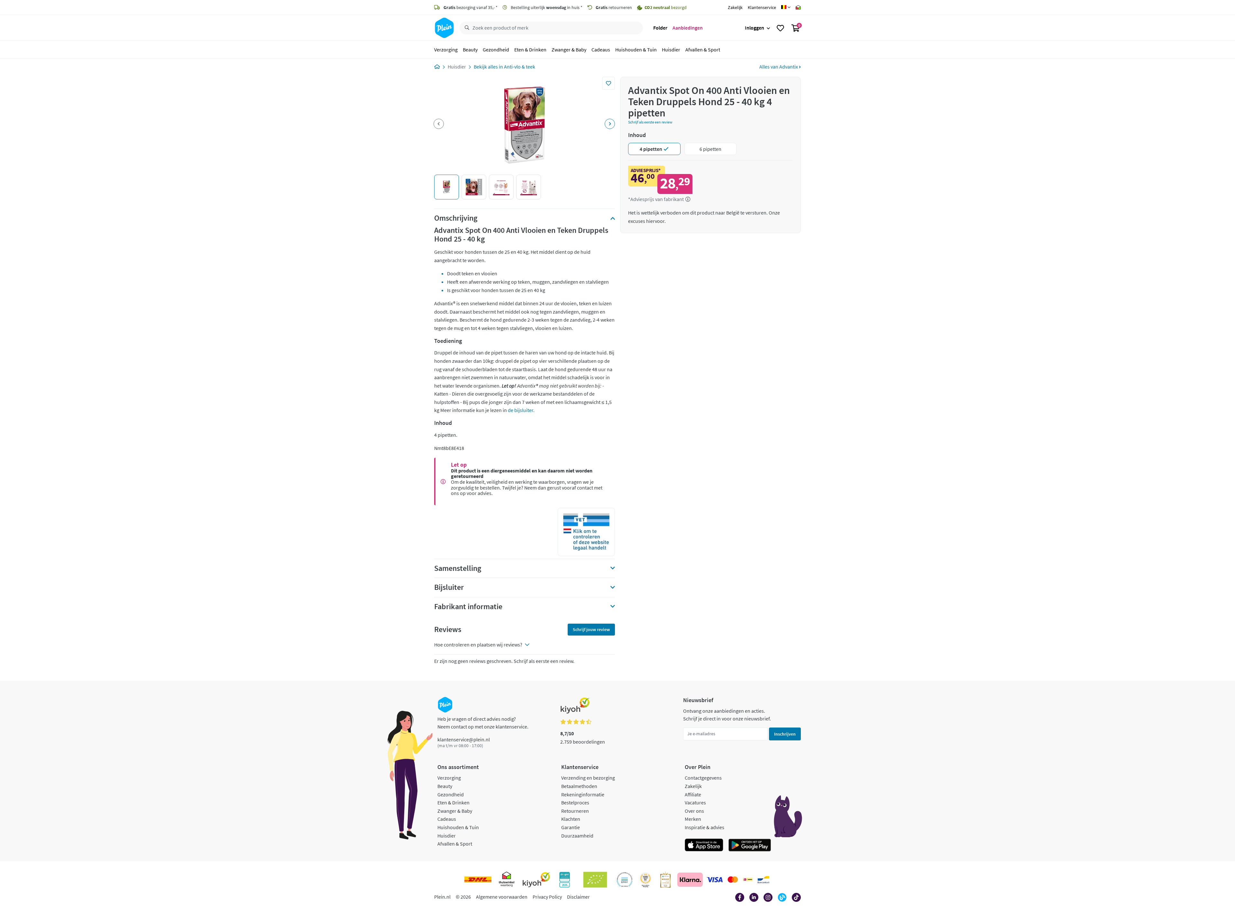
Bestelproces (575, 802)
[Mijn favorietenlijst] (780, 28)
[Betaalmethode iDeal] (748, 879)
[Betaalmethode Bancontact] (763, 879)
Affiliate (693, 794)
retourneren (614, 7)
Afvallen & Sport (702, 49)
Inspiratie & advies (704, 827)
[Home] (437, 66)
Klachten (570, 819)
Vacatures (695, 802)
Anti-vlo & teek (519, 66)
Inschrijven (785, 734)
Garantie (570, 827)
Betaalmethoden (579, 786)
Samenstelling (457, 568)
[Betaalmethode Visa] (715, 879)
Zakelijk (735, 7)
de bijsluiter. (521, 410)
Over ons (694, 811)
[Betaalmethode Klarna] (690, 880)
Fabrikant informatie (468, 606)
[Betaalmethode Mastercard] (733, 879)
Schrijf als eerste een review (650, 122)
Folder (660, 27)
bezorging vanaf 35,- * (471, 7)
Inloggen (754, 27)
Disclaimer (578, 896)
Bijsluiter (449, 587)
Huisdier (671, 49)
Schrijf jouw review (591, 629)
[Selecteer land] (786, 7)
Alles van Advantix (779, 66)
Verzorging (446, 49)
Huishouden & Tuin (636, 49)
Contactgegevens (703, 777)
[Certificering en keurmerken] (595, 880)
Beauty (470, 49)
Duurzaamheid (577, 835)
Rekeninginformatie (582, 794)
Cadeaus (600, 49)
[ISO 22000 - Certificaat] (625, 880)
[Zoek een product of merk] (466, 28)
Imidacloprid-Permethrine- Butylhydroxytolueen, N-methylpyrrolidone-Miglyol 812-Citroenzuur (523, 570)
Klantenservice (762, 7)
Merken (693, 819)
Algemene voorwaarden (501, 896)
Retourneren (575, 811)
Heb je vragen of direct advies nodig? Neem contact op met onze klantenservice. (482, 723)
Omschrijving (455, 218)
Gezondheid (496, 49)
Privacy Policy (547, 896)
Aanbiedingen (687, 27)
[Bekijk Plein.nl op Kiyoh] (536, 880)
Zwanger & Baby (569, 49)
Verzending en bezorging (588, 777)
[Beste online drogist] (645, 880)
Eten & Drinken (530, 49)
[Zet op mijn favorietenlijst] (608, 83)
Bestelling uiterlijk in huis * (546, 7)
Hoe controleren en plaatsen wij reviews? (478, 644)
